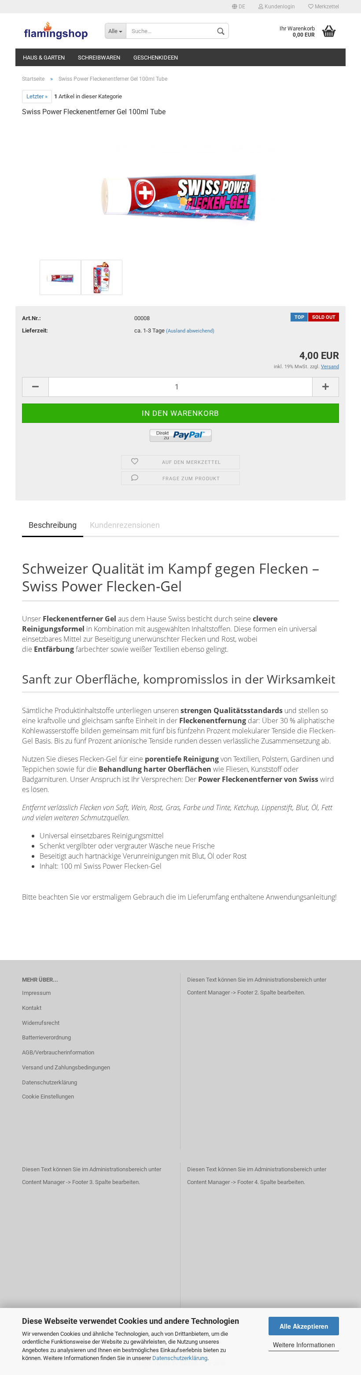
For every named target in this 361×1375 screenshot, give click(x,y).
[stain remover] (180, 190)
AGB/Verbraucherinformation (58, 1052)
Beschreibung (53, 525)
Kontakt (31, 1008)
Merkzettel (326, 7)
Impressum (36, 993)
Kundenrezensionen (125, 525)
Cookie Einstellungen (48, 1096)
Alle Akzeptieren (304, 1326)
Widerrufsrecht (40, 1023)
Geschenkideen (155, 57)
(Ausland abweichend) (190, 331)
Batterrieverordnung (46, 1037)
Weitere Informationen (304, 1344)
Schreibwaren (99, 57)
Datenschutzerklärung (179, 1358)
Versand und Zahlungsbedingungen (66, 1067)
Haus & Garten (44, 57)
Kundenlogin (279, 7)
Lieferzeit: (35, 330)
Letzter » (37, 96)
